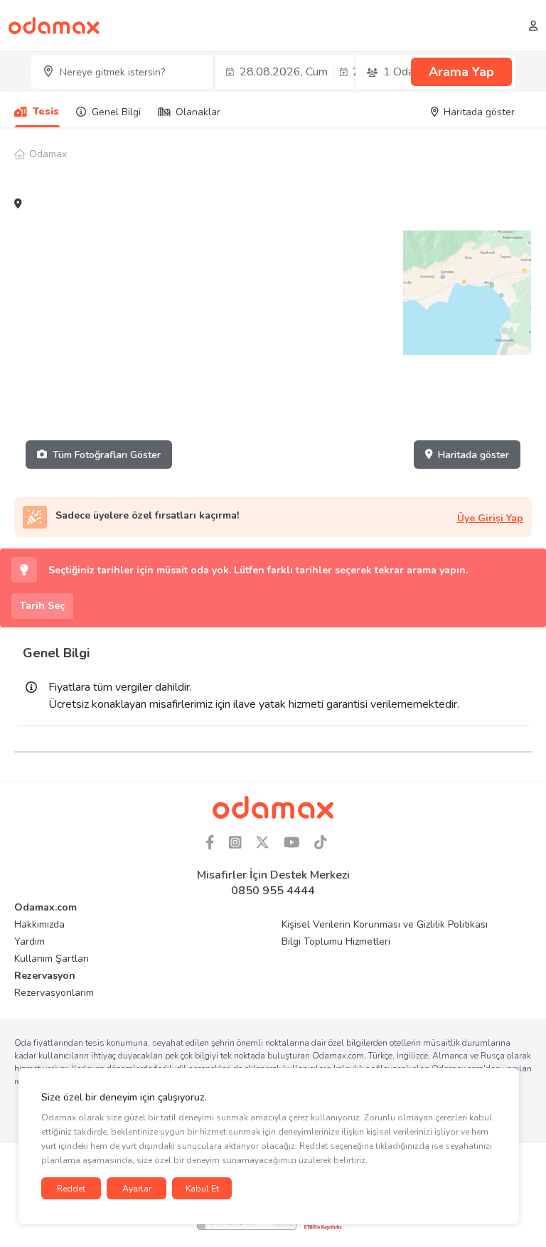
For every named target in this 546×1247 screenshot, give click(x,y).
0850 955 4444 (273, 890)
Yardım (29, 941)
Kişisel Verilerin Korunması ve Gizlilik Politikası (385, 924)
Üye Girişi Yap (490, 518)
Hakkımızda (39, 924)
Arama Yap (461, 71)
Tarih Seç (42, 605)
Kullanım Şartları (51, 958)
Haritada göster (473, 455)
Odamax (48, 154)
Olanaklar (198, 112)
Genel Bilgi (116, 112)
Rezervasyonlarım (54, 992)
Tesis (46, 111)
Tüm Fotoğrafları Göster (107, 455)
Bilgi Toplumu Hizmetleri (336, 941)
